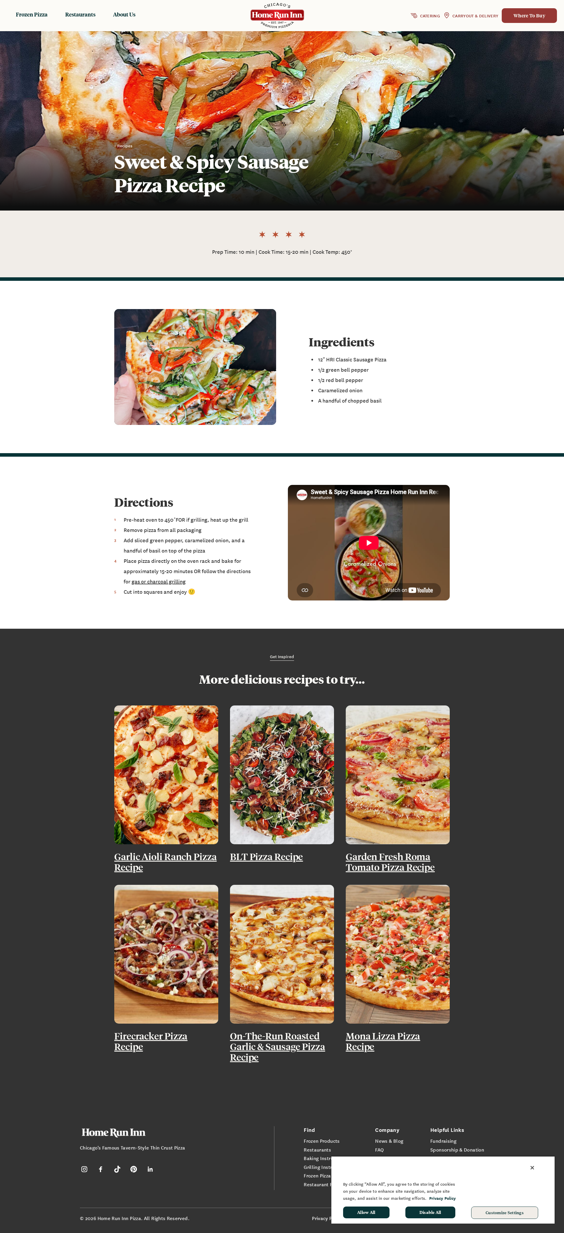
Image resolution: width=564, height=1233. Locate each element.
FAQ (379, 1149)
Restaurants (80, 14)
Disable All (430, 1212)
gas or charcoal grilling (159, 581)
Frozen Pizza (32, 14)
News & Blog (389, 1140)
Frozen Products (322, 1140)
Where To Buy (529, 15)
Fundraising (443, 1140)
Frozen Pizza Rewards (328, 1175)
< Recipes (123, 146)
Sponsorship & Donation (457, 1149)
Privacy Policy (327, 1218)
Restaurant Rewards (326, 1184)
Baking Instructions (325, 1158)
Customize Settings (505, 1212)
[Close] (532, 1167)
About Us (124, 14)
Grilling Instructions (326, 1166)
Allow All (366, 1212)
